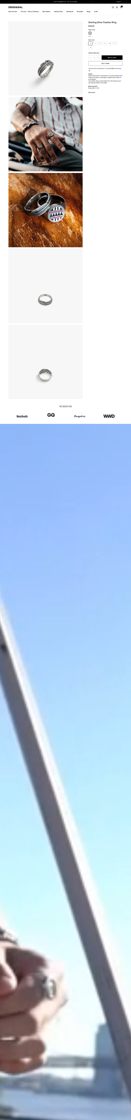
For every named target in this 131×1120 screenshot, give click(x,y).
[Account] (117, 7)
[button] (113, 7)
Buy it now (105, 63)
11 (115, 43)
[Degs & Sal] (15, 7)
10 (110, 43)
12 (90, 47)
